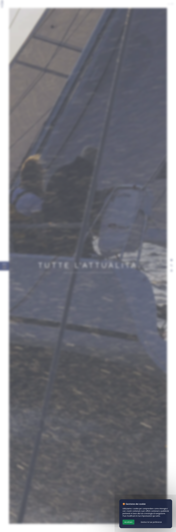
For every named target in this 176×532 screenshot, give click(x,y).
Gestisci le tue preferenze (151, 522)
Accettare (128, 522)
